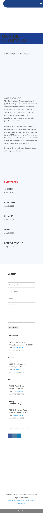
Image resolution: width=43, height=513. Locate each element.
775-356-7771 (18, 391)
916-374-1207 (18, 370)
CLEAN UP (8, 216)
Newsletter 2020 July (23, 54)
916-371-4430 (18, 348)
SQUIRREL (8, 229)
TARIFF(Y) (8, 189)
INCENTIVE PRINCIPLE (13, 243)
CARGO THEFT (10, 202)
